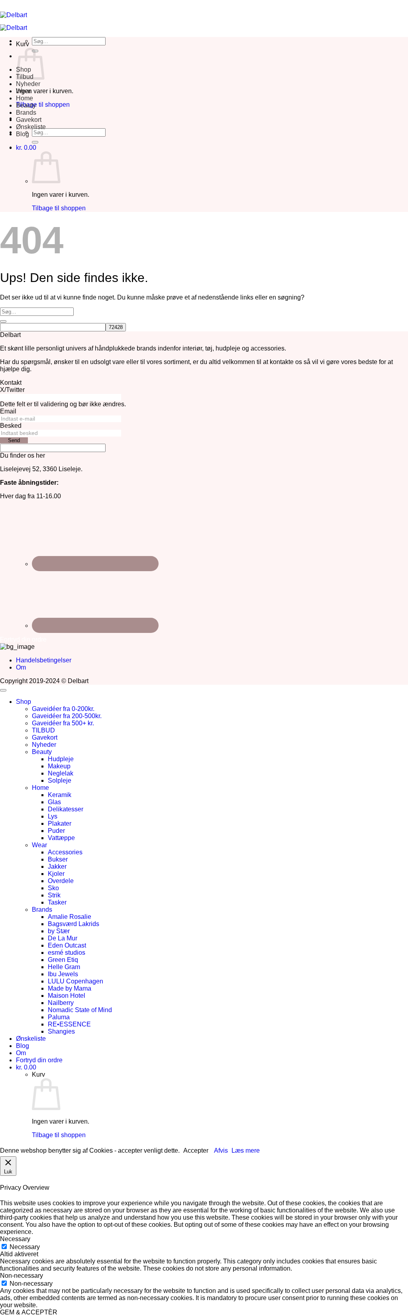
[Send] (35, 142)
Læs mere (245, 1150)
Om (21, 667)
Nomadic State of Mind (80, 1010)
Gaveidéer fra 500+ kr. (63, 723)
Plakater (59, 823)
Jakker (57, 866)
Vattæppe (61, 837)
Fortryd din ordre (39, 1060)
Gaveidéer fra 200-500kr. (67, 716)
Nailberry (61, 1002)
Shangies (61, 1031)
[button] (26, 147)
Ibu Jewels (63, 974)
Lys (52, 816)
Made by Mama (69, 988)
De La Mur (62, 938)
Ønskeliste (31, 126)
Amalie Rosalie (69, 916)
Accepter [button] (195, 1150)
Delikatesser (65, 809)
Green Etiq (63, 959)
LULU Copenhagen (75, 981)
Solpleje (59, 780)
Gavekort (28, 119)
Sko (53, 888)
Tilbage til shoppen (43, 104)
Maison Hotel (66, 995)
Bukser (58, 859)
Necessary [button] (15, 1239)
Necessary (25, 1247)
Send (14, 440)
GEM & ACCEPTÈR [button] (28, 1312)
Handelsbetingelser (43, 660)
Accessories (65, 852)
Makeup (59, 766)
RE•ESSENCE (69, 1024)
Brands (26, 112)
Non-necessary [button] (21, 1275)
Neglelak (60, 773)
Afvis (221, 1150)
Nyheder (28, 83)
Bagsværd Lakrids (73, 923)
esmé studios (66, 952)
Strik (54, 895)
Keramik (59, 794)
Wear (23, 91)
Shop (23, 701)
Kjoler (56, 873)
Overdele (61, 880)
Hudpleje (61, 759)
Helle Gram (64, 967)
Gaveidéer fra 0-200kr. (63, 708)
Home (24, 98)
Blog (22, 134)
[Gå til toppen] (3, 690)
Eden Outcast (67, 945)
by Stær (59, 931)
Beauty (26, 105)
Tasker (57, 902)
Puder (56, 830)
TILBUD (43, 730)
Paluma (59, 1017)
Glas (54, 802)
